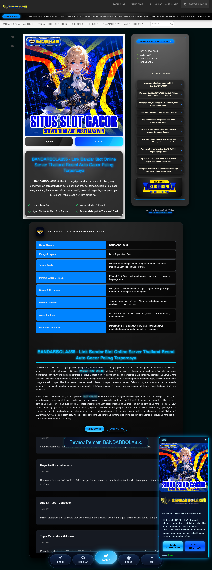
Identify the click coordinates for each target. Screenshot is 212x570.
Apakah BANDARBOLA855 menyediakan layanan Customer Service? (158, 130)
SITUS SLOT (93, 23)
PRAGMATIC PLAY (111, 23)
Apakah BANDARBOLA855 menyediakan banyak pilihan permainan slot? (158, 160)
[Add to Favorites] (13, 37)
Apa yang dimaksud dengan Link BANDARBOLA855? (158, 84)
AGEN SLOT (28, 23)
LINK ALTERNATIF (173, 546)
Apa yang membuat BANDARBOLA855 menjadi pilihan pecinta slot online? (159, 140)
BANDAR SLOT (45, 23)
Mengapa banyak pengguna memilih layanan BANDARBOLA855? (158, 104)
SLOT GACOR (78, 23)
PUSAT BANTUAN (195, 546)
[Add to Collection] (13, 46)
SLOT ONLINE (61, 23)
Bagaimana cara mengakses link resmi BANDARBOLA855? (158, 121)
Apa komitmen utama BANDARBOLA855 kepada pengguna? (158, 150)
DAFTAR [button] (99, 141)
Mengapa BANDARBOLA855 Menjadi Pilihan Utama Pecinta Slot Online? (158, 94)
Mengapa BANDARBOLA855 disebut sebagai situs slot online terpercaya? (158, 170)
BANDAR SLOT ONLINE (134, 23)
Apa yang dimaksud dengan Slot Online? (159, 112)
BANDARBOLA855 (11, 23)
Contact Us (117, 428)
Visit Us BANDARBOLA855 (160, 212)
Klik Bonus (94, 428)
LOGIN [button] (49, 141)
